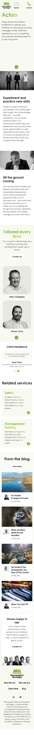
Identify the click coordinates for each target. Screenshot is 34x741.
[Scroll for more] (16, 67)
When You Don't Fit (19, 604)
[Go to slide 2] (18, 371)
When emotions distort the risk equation (18, 532)
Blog (24, 688)
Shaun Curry (17, 331)
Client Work (13, 688)
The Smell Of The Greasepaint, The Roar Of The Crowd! (20, 570)
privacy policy (11, 719)
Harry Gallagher (17, 297)
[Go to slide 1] (16, 371)
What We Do (9, 683)
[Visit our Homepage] (6, 5)
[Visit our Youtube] (20, 697)
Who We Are (24, 683)
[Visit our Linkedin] (13, 697)
